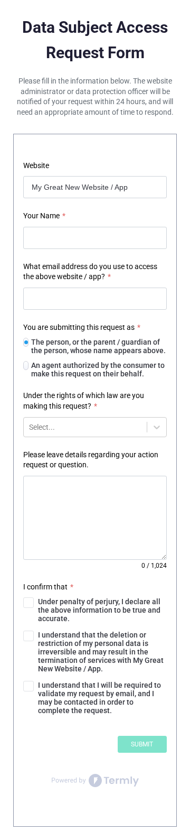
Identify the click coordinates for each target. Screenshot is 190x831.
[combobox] (30, 427)
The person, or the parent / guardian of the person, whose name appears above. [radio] (98, 346)
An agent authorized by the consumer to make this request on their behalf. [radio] (98, 369)
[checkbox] (95, 610)
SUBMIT (142, 744)
